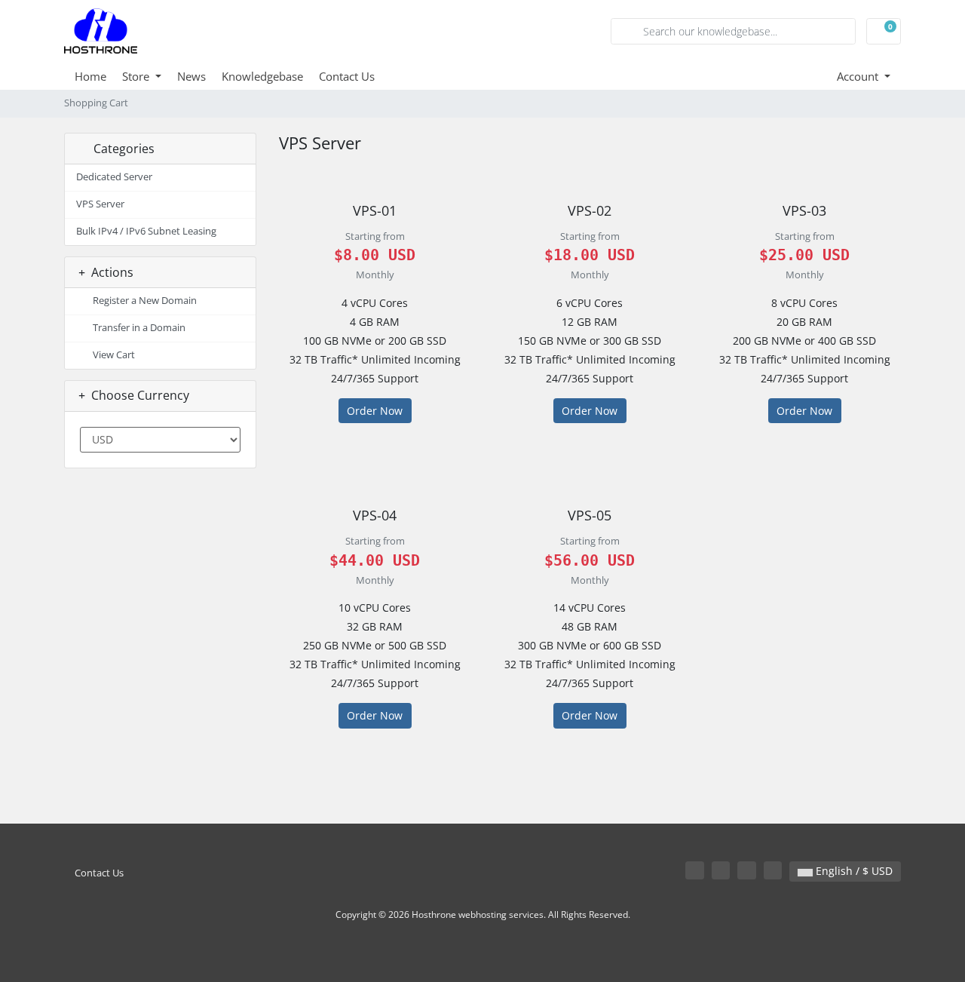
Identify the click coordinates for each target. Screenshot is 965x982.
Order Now (375, 411)
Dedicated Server (114, 176)
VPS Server (100, 204)
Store (137, 76)
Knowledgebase (262, 76)
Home (90, 76)
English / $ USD (853, 871)
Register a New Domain (142, 300)
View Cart (111, 354)
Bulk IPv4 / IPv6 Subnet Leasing (146, 231)
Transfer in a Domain (136, 327)
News (191, 76)
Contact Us (347, 76)
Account (859, 76)
